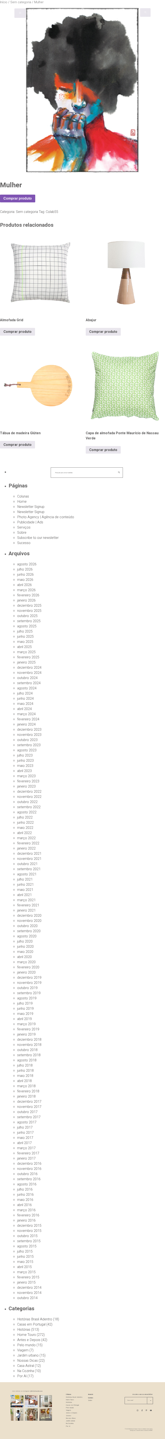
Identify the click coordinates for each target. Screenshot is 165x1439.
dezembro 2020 (29, 915)
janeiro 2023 (26, 786)
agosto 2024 (27, 688)
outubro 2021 (27, 864)
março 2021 (26, 900)
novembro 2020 (29, 920)
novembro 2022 (29, 796)
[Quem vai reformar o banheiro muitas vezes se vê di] (45, 1401)
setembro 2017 (29, 1117)
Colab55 (52, 211)
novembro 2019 (29, 982)
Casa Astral (25, 1365)
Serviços (24, 527)
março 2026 (26, 590)
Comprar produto (17, 198)
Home (22, 501)
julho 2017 (25, 1127)
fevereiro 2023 (28, 781)
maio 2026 (25, 579)
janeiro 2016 (26, 1220)
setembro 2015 (29, 1241)
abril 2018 (24, 1081)
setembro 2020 (29, 931)
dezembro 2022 (29, 791)
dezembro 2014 (29, 1287)
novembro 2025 (29, 610)
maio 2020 (25, 951)
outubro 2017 (27, 1112)
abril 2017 (24, 1143)
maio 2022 (25, 827)
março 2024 (26, 714)
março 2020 (26, 962)
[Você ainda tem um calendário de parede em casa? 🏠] (45, 1414)
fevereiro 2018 (28, 1091)
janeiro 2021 (26, 910)
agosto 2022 (27, 812)
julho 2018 (25, 1065)
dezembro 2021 (29, 853)
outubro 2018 (27, 1050)
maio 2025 (25, 641)
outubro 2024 (27, 678)
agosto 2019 (27, 998)
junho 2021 (25, 884)
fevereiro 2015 (28, 1277)
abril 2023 (24, 771)
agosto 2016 (27, 1184)
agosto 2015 (27, 1246)
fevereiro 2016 (28, 1215)
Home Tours (26, 1334)
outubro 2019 (27, 988)
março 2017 (26, 1148)
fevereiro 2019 (28, 1029)
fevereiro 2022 (28, 843)
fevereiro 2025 (28, 657)
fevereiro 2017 (28, 1153)
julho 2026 (25, 569)
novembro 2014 (29, 1292)
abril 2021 (24, 895)
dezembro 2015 (29, 1225)
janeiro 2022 (26, 848)
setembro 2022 (29, 807)
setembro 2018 (29, 1055)
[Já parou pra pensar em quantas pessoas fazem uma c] (17, 1414)
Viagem (23, 1350)
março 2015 (26, 1272)
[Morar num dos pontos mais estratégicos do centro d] (31, 1401)
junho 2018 (25, 1070)
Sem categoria (27, 211)
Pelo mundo (26, 1345)
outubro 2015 (27, 1236)
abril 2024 (24, 709)
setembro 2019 (29, 993)
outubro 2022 (27, 802)
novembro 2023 (29, 734)
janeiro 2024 (26, 724)
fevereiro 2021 (28, 905)
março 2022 (26, 838)
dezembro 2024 (29, 667)
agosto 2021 (27, 874)
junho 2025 (25, 636)
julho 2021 (25, 879)
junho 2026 (25, 574)
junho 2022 (25, 822)
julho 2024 (25, 693)
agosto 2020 (27, 936)
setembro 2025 (29, 621)
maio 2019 (25, 1013)
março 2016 (26, 1210)
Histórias (23, 1329)
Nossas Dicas (27, 1360)
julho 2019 (25, 1003)
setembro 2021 (29, 869)
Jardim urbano (28, 1355)
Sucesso (24, 543)
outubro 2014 (27, 1298)
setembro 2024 (29, 683)
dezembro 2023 (29, 729)
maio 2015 (25, 1261)
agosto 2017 (27, 1122)
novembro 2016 (29, 1168)
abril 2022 (24, 833)
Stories (68, 1416)
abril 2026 (24, 585)
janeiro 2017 (26, 1158)
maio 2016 (25, 1199)
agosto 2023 (27, 750)
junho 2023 (25, 760)
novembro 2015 (29, 1230)
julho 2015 (25, 1251)
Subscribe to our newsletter (38, 537)
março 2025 (26, 652)
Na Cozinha (25, 1371)
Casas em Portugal (31, 1324)
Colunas (23, 496)
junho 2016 (25, 1194)
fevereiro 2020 (28, 967)
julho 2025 (25, 631)
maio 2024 (25, 703)
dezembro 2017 (29, 1101)
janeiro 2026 (26, 600)
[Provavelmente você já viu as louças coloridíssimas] (17, 1401)
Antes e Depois (28, 1340)
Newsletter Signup (30, 506)
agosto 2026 (27, 564)
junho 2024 (25, 698)
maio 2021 (25, 889)
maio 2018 (25, 1075)
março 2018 (26, 1086)
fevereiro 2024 (28, 719)
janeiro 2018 (26, 1096)
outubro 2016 (27, 1174)
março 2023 (26, 776)
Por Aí (22, 1376)
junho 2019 (25, 1008)
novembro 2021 (29, 858)
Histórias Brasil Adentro (34, 1319)
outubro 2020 (27, 926)
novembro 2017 (29, 1106)
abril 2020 (24, 957)
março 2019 (26, 1024)
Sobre (21, 532)
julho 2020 (25, 941)
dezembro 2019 (29, 977)
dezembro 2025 (29, 605)
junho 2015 (25, 1256)
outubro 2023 (27, 740)
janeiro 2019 (26, 1034)
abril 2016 (24, 1205)
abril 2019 (24, 1019)
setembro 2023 (29, 745)
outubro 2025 (27, 616)
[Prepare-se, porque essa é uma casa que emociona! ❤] (31, 1414)
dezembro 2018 (29, 1039)
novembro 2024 (29, 672)
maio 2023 (25, 765)
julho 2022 (25, 817)
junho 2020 (25, 946)
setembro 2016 (29, 1179)
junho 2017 (25, 1132)
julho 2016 (25, 1189)
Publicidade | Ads (30, 522)
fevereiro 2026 (28, 595)
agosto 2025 (27, 626)
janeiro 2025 (26, 662)
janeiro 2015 (26, 1282)
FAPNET (151, 1430)
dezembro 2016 (29, 1163)
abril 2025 (24, 647)
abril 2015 (24, 1267)
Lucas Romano (139, 1430)
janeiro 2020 (26, 972)
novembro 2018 (29, 1044)
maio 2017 (25, 1137)
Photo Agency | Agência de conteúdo (45, 517)
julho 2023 (25, 755)
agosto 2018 (27, 1060)
